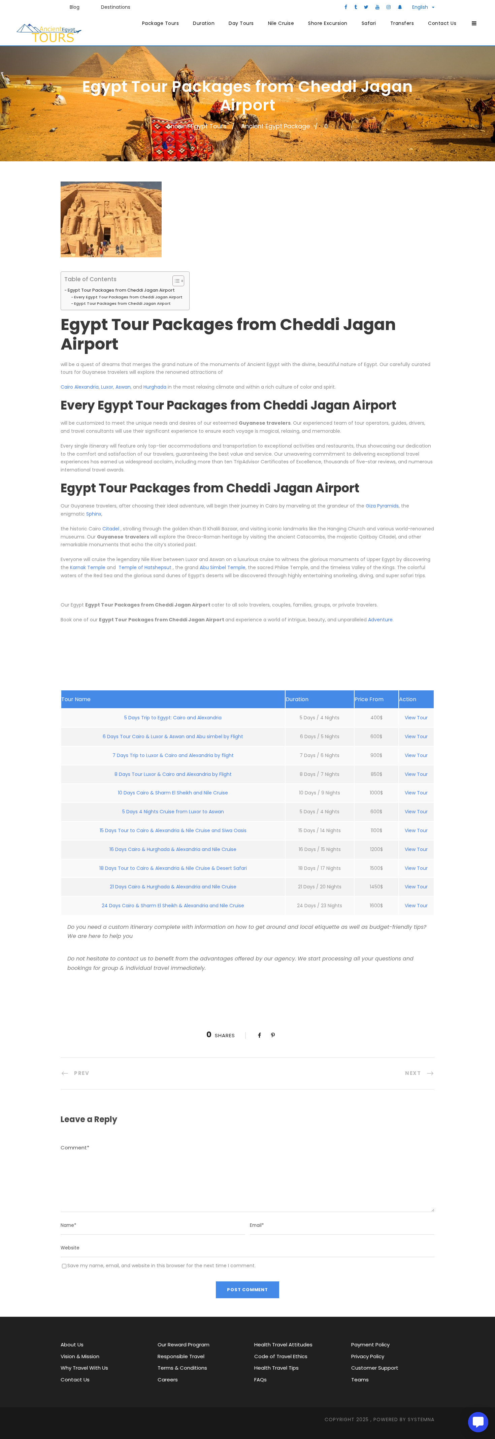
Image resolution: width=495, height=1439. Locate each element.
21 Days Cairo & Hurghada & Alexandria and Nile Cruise (173, 886)
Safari (369, 23)
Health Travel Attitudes (283, 1344)
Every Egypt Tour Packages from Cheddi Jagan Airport (128, 297)
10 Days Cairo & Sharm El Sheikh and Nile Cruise (173, 792)
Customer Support (374, 1367)
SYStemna (421, 1419)
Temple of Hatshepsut (144, 567)
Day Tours (241, 23)
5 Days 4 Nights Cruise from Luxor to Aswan (173, 811)
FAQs (260, 1379)
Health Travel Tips (276, 1367)
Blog (74, 7)
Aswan (123, 387)
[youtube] (377, 7)
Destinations (115, 7)
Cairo (67, 387)
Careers (168, 1379)
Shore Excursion (328, 23)
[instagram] (389, 7)
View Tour (416, 717)
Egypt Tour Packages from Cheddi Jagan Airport (121, 290)
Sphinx (93, 514)
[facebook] (345, 7)
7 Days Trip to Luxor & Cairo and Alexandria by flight (173, 755)
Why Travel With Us (84, 1367)
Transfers (402, 23)
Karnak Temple (87, 567)
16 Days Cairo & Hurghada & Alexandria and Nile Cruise (172, 849)
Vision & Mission (80, 1356)
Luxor (107, 387)
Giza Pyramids (382, 505)
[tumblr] (355, 7)
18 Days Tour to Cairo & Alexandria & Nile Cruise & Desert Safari (173, 868)
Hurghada (154, 387)
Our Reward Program (183, 1344)
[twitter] (366, 7)
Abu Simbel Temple (222, 567)
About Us (72, 1344)
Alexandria (86, 387)
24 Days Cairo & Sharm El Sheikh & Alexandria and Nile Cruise (173, 905)
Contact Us (442, 23)
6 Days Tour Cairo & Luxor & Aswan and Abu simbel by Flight (173, 736)
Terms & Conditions (182, 1367)
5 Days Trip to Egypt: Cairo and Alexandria (173, 717)
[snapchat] (400, 7)
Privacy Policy (367, 1356)
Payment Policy (370, 1344)
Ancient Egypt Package (275, 126)
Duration (203, 23)
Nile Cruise (281, 23)
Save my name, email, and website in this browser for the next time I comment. (161, 1265)
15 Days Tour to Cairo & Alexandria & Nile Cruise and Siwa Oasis (173, 830)
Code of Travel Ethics (280, 1356)
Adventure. (381, 619)
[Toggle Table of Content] (175, 281)
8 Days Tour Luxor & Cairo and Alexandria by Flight (173, 774)
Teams (360, 1379)
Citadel (111, 528)
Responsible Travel (181, 1356)
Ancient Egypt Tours (197, 126)
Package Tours (160, 23)
